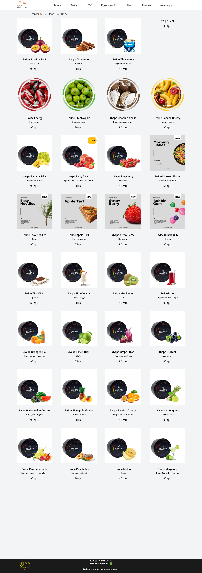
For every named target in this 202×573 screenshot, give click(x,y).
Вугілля (74, 5)
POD (89, 5)
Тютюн (58, 5)
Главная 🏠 (37, 14)
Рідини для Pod (109, 5)
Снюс (130, 5)
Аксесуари (166, 5)
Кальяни (146, 5)
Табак (52, 14)
